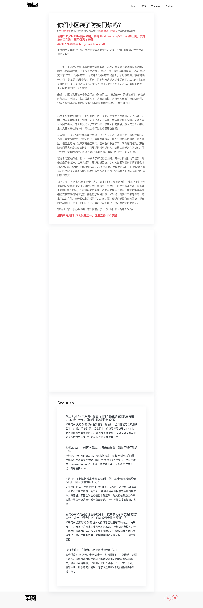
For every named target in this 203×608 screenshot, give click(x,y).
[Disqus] (101, 276)
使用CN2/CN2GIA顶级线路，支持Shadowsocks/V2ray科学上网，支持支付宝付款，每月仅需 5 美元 (101, 38)
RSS (143, 6)
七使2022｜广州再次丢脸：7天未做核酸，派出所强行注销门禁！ (101, 449)
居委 (115, 30)
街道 (106, 30)
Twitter (169, 6)
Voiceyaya (65, 30)
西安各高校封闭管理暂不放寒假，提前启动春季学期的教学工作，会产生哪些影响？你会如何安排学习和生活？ (101, 516)
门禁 (111, 30)
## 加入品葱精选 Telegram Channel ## (81, 44)
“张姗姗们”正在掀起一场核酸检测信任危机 (91, 550)
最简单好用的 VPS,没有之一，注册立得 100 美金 (87, 215)
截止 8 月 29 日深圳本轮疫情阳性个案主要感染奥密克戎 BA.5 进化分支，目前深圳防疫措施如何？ (100, 418)
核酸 (101, 30)
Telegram (155, 6)
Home (133, 6)
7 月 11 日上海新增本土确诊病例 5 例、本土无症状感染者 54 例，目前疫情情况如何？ (101, 480)
